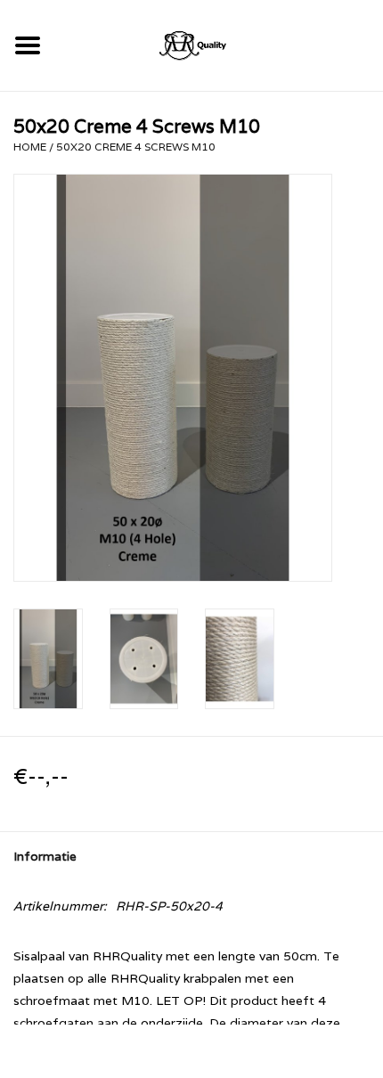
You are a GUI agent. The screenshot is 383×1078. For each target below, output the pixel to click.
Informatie (45, 856)
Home (29, 146)
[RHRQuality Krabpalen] (219, 44)
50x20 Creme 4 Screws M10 (136, 146)
